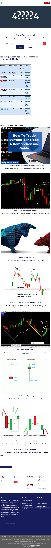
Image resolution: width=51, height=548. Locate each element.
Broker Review (12, 543)
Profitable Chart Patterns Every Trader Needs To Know (25, 302)
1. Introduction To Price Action (25, 257)
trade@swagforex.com (28, 500)
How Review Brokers (41, 506)
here (2, 516)
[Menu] (4, 2)
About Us (39, 500)
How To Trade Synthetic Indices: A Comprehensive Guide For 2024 (25, 165)
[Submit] (44, 43)
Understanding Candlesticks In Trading (25, 441)
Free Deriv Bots (39, 543)
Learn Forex (20, 543)
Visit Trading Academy (27, 112)
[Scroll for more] (25, 24)
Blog (45, 543)
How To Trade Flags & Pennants (25, 349)
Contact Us (27, 509)
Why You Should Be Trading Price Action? (25, 210)
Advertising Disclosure (42, 503)
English (34, 545)
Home (5, 543)
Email (1, 461)
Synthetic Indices (29, 543)
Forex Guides (25, 544)
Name (1, 455)
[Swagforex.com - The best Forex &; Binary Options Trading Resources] (2, 3)
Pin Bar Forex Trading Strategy (25, 396)
